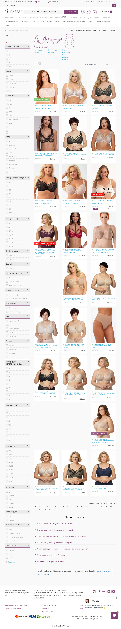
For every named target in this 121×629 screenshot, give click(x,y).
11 (77, 506)
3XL (10, 429)
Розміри (86, 1)
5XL (10, 436)
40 (9, 376)
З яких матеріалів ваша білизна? (51, 555)
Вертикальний (14, 321)
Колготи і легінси (38, 21)
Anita (10, 104)
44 (9, 384)
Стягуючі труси (14, 541)
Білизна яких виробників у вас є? (51, 561)
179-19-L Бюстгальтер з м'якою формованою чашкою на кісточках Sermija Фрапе (103, 251)
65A (10, 186)
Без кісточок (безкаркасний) (18, 295)
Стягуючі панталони (16, 537)
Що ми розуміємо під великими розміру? (55, 530)
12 (82, 506)
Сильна (11, 554)
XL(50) (11, 462)
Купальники (107, 18)
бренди (16, 25)
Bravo (10, 115)
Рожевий (12, 172)
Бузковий (12, 156)
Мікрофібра (12, 349)
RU (114, 1)
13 (87, 506)
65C (10, 194)
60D (10, 182)
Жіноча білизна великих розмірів (74, 21)
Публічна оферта (77, 616)
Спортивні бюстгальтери (38, 18)
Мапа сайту (57, 595)
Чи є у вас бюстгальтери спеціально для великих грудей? (62, 536)
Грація (11, 529)
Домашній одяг (94, 18)
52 (9, 399)
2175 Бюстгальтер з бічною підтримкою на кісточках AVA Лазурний (102, 107)
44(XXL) (11, 235)
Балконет (12, 256)
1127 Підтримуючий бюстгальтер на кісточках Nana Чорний (74, 154)
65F (10, 205)
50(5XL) (11, 246)
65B (10, 190)
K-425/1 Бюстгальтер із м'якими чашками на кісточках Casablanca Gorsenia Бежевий (74, 298)
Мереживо (12, 353)
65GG (10, 213)
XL (9, 421)
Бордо (11, 153)
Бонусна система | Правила (43, 595)
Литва (11, 79)
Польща (11, 87)
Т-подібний (12, 336)
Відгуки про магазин (103, 21)
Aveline (11, 112)
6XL (10, 440)
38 (9, 372)
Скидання (11, 43)
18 (111, 506)
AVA (10, 108)
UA (114, 5)
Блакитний (12, 149)
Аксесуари (25, 21)
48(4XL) (11, 242)
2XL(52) (11, 466)
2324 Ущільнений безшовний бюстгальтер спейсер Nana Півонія (73, 346)
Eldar (10, 123)
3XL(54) (11, 470)
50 (9, 395)
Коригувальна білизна (77, 18)
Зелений (12, 160)
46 (9, 388)
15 (96, 506)
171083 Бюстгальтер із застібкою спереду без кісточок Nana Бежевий (103, 298)
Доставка (100, 1)
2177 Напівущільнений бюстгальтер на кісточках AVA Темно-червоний (73, 251)
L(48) (10, 458)
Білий (10, 141)
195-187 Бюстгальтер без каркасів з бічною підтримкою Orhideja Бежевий (46, 488)
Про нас (80, 1)
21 (50, 510)
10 (72, 506)
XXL (10, 425)
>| (58, 510)
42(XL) (11, 231)
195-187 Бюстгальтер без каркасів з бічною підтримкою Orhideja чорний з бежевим (74, 488)
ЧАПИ (81, 593)
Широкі (11, 269)
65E (10, 201)
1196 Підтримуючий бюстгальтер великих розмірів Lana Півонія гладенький (103, 441)
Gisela (11, 127)
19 (40, 510)
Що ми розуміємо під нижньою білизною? (55, 524)
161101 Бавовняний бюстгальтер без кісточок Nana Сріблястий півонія (103, 393)
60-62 (10, 66)
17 (106, 506)
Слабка (11, 558)
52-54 (10, 59)
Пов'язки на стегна (11, 21)
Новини (8, 25)
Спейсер (11, 259)
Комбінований (14, 329)
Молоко (11, 168)
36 (9, 369)
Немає (11, 332)
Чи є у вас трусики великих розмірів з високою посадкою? (62, 549)
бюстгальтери (99, 571)
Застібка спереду (14, 312)
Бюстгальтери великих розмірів (15, 18)
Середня (12, 520)
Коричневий (13, 164)
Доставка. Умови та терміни (43, 593)
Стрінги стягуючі (14, 533)
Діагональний (13, 325)
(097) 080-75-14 (11, 5)
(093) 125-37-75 (41, 1)
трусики (109, 571)
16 (101, 506)
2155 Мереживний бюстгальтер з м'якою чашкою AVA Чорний (46, 392)
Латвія (11, 76)
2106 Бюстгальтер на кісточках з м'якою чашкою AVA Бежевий (104, 153)
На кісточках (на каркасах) (18, 299)
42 (9, 380)
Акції (65, 595)
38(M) (10, 223)
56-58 (10, 63)
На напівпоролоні (15, 282)
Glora (10, 131)
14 (91, 506)
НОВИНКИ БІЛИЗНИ (53, 21)
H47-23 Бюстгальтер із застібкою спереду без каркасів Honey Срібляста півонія (46, 346)
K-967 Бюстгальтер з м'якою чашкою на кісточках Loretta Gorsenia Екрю (74, 107)
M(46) (10, 455)
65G (10, 209)
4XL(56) (11, 474)
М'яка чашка (13, 278)
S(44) (10, 451)
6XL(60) (11, 481)
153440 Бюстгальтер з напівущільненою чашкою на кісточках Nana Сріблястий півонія (74, 394)
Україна (11, 91)
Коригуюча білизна (49, 605)
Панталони (12, 496)
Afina (10, 100)
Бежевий (12, 145)
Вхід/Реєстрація (39, 597)
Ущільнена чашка (15, 286)
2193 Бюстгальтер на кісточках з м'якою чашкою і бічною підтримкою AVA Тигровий (46, 154)
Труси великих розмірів (58, 18)
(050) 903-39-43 (54, 1)
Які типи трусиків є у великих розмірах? (54, 542)
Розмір (57, 590)
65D (10, 198)
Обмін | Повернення (60, 593)
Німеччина (12, 83)
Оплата (93, 1)
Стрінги (11, 503)
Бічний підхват (14, 308)
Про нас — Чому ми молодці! (43, 590)
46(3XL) (11, 239)
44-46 (10, 51)
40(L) (10, 227)
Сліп (10, 499)
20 (45, 510)
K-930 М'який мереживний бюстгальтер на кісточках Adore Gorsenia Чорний (44, 202)
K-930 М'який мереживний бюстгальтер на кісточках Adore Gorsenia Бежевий (72, 202)
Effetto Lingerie (14, 119)
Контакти (108, 1)
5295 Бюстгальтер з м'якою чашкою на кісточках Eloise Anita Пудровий (102, 202)
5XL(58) (11, 477)
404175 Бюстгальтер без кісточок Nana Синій (101, 487)
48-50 (10, 55)
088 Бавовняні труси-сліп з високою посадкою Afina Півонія (101, 346)
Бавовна (11, 345)
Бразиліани (13, 492)
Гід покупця (73, 593)
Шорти (11, 507)
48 (9, 391)
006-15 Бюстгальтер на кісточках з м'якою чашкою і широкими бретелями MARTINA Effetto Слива (45, 251)
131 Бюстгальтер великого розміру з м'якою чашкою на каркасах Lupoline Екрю (45, 107)
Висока (11, 516)
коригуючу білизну (41, 574)
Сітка (10, 357)
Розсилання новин (75, 595)
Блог (90, 21)
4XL (10, 433)
